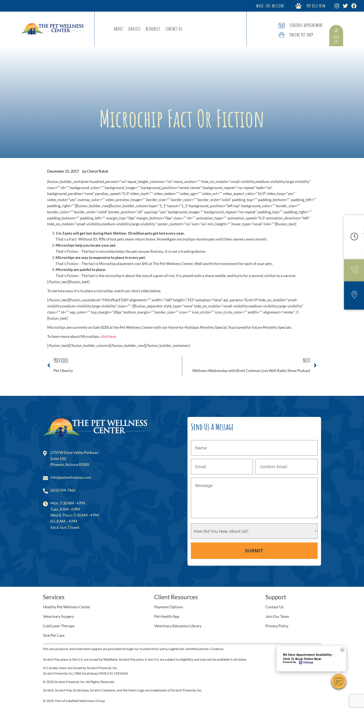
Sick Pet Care (53, 635)
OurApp (336, 39)
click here (108, 336)
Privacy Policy (276, 625)
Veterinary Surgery (58, 616)
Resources (153, 29)
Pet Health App (166, 616)
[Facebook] (354, 5)
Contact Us (174, 29)
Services (134, 29)
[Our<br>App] (336, 30)
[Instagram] (336, 5)
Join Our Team (277, 616)
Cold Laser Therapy (59, 625)
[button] (338, 681)
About (118, 29)
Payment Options (168, 607)
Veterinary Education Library (177, 625)
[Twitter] (345, 5)
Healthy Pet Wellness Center (66, 607)
